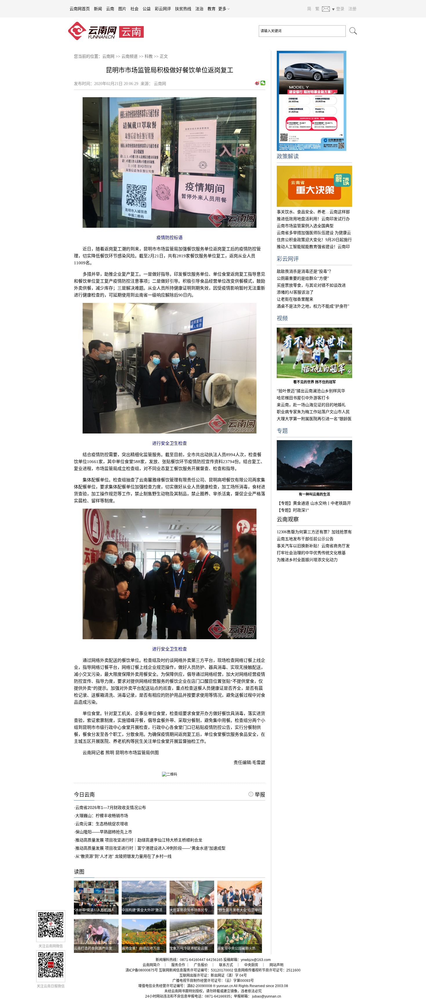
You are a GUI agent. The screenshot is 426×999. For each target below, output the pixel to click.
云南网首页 (80, 8)
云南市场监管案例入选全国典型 (305, 226)
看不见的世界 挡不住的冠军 (314, 382)
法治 (199, 8)
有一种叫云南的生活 (314, 494)
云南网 (108, 56)
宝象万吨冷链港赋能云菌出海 (192, 948)
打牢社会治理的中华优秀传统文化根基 (311, 553)
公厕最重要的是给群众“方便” (303, 278)
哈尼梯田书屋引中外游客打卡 (303, 398)
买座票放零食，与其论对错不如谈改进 (311, 285)
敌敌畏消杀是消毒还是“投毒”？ (305, 271)
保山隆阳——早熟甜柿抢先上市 (103, 832)
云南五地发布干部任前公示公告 (305, 539)
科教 (149, 56)
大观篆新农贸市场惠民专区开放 (194, 910)
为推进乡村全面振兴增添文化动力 (307, 560)
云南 (110, 8)
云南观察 (288, 519)
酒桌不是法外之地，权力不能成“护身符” (313, 306)
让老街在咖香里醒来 (295, 299)
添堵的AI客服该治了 (295, 292)
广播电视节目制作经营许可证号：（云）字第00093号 (213, 981)
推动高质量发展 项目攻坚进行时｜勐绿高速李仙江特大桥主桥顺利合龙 (138, 840)
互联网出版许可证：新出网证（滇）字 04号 (213, 975)
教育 (211, 8)
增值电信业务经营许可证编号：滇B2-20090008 (175, 986)
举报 (259, 795)
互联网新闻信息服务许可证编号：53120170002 (196, 970)
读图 (79, 872)
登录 (340, 8)
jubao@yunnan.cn (266, 996)
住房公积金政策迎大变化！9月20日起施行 (314, 240)
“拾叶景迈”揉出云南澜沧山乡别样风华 (311, 391)
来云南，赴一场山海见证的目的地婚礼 (311, 405)
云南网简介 (151, 965)
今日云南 (84, 795)
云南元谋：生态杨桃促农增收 (101, 823)
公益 (147, 8)
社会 (134, 8)
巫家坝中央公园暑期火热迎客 (240, 948)
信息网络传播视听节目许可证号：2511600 (267, 970)
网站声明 (276, 965)
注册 (352, 8)
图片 (122, 8)
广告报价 (201, 965)
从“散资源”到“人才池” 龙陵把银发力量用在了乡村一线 (123, 856)
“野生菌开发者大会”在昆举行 (240, 910)
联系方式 (226, 965)
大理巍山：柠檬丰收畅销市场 (101, 815)
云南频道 (129, 56)
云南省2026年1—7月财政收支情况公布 (110, 807)
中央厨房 (251, 965)
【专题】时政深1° (293, 510)
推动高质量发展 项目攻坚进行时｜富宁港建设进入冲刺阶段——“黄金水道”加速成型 (150, 848)
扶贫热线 (183, 8)
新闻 (98, 8)
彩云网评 (163, 8)
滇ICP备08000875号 (141, 970)
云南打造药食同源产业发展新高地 (100, 948)
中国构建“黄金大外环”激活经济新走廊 (151, 910)
